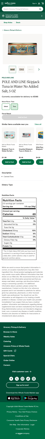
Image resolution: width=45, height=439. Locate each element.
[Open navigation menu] (2, 3)
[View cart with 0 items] (42, 3)
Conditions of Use (21, 416)
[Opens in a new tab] (14, 398)
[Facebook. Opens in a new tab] (11, 379)
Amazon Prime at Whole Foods (16, 346)
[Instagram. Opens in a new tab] (22, 379)
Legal (32, 424)
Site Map (13, 424)
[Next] (21, 53)
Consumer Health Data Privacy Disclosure (22, 420)
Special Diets (9, 355)
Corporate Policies (22, 429)
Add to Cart (22, 117)
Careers (6, 365)
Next (39, 69)
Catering (7, 341)
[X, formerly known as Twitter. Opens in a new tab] (17, 379)
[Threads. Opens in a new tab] (34, 379)
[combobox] (21, 9)
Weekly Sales (9, 336)
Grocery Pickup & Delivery (14, 327)
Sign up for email (22, 385)
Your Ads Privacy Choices (27, 412)
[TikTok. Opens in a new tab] (28, 379)
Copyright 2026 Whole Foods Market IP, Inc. (22, 406)
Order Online (9, 360)
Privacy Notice (12, 412)
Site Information (23, 424)
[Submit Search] (40, 9)
